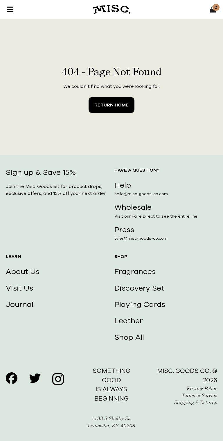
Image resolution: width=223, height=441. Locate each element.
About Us (22, 271)
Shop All (129, 337)
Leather (128, 321)
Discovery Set (139, 288)
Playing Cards (139, 304)
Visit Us (19, 288)
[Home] (111, 9)
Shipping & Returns (195, 402)
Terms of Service (199, 395)
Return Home (111, 105)
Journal (19, 304)
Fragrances (135, 271)
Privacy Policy (202, 388)
